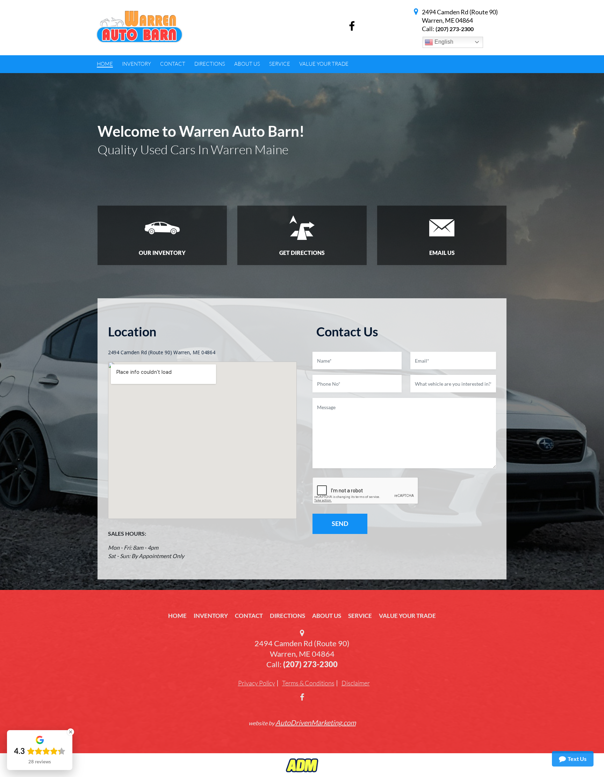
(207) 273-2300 (455, 29)
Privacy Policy (256, 683)
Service (360, 615)
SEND (340, 523)
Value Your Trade (407, 615)
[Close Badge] (70, 731)
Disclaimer (355, 683)
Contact (249, 615)
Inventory (211, 615)
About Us (326, 615)
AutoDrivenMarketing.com (315, 722)
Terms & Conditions (308, 683)
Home (177, 615)
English (443, 42)
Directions (287, 615)
